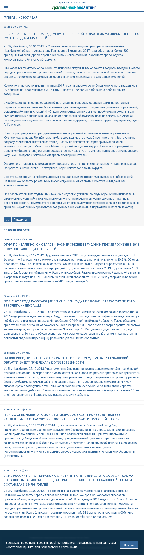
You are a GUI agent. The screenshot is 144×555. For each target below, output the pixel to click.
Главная (9, 17)
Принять (129, 544)
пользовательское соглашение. (56, 547)
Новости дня (28, 17)
